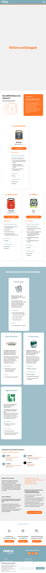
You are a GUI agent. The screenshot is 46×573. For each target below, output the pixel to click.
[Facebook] (29, 553)
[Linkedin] (36, 553)
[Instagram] (32, 553)
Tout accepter (40, 568)
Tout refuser (31, 568)
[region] (23, 567)
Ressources (36, 541)
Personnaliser (22, 568)
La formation (22, 541)
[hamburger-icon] (43, 2)
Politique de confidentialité (10, 571)
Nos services (8, 541)
